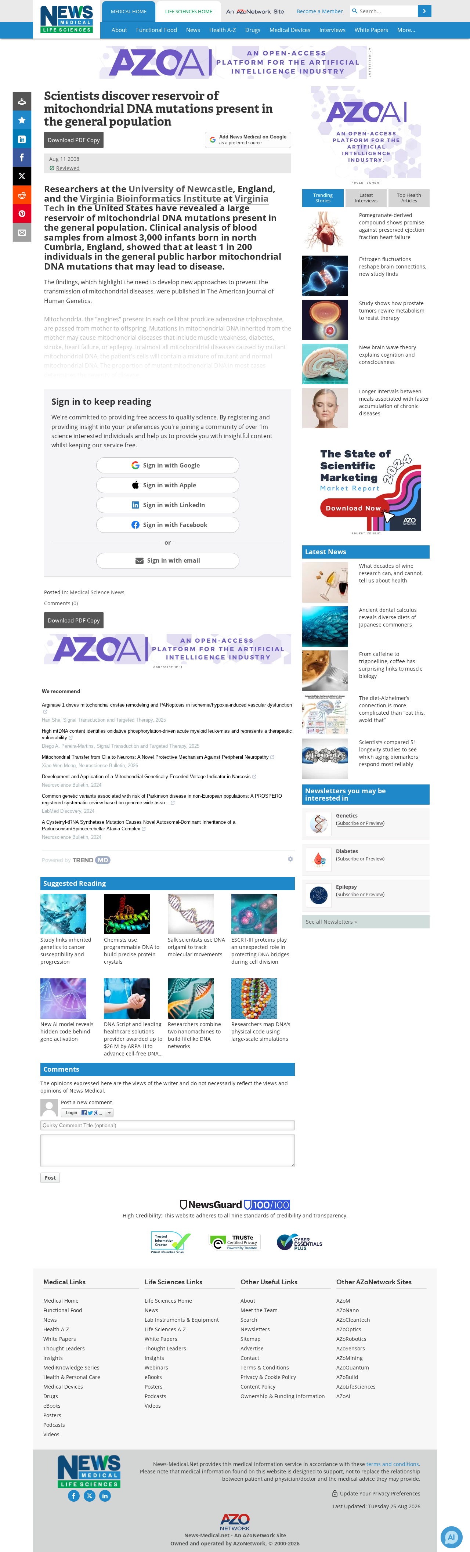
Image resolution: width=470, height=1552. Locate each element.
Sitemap (251, 1338)
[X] (22, 176)
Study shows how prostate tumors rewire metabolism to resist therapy (391, 310)
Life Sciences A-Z (165, 1329)
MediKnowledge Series (71, 1367)
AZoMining (349, 1357)
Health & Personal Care (71, 1377)
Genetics (347, 815)
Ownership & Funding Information (283, 1396)
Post (50, 1177)
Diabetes (347, 851)
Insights (53, 1357)
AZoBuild (347, 1377)
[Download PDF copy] (22, 101)
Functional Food (62, 1310)
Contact (250, 1357)
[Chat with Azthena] (452, 1537)
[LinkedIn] (22, 138)
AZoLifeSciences (356, 1386)
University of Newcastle (181, 189)
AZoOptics (348, 1329)
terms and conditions (392, 1464)
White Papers (59, 1338)
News (50, 1319)
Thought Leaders (64, 1348)
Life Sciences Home (188, 11)
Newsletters (255, 1329)
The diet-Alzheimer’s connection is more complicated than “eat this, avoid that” (392, 708)
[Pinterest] (22, 213)
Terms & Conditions (265, 1367)
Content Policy (258, 1386)
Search (249, 1319)
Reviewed (68, 168)
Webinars (156, 1367)
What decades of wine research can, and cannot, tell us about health (391, 573)
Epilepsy (346, 886)
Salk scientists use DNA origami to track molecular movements (196, 947)
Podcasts (54, 1424)
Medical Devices (63, 1386)
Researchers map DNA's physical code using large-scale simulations (260, 1031)
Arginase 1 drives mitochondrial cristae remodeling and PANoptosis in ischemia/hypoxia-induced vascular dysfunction (167, 705)
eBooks (52, 1405)
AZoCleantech (353, 1319)
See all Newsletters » (331, 921)
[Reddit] (22, 194)
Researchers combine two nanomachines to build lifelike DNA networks (194, 1035)
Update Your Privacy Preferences (379, 1493)
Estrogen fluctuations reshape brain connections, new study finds (392, 266)
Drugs (50, 1396)
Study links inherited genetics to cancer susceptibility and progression (65, 950)
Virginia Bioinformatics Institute (150, 198)
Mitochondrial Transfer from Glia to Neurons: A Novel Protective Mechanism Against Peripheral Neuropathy (155, 757)
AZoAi (343, 1396)
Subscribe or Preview (360, 823)
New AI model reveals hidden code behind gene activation (67, 1031)
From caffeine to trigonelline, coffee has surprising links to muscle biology (391, 664)
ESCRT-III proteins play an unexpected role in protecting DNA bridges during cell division (260, 950)
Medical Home (129, 11)
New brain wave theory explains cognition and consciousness (387, 354)
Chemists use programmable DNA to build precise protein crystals (131, 950)
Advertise (252, 1348)
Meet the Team (259, 1310)
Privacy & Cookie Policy (268, 1377)
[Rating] (22, 120)
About (248, 1300)
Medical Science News (97, 592)
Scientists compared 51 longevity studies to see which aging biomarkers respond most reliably (388, 753)
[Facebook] (22, 157)
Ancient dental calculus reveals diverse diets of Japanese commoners (388, 617)
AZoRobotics (351, 1338)
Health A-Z (56, 1329)
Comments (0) (61, 603)
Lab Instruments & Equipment (182, 1319)
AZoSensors (350, 1348)
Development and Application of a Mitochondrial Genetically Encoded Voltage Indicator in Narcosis (146, 776)
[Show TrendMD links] (290, 859)
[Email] (22, 232)
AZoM (343, 1300)
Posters (52, 1415)
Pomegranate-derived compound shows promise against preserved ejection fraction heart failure (391, 226)
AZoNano (347, 1310)
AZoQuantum (352, 1367)
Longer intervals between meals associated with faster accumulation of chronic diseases (394, 402)
